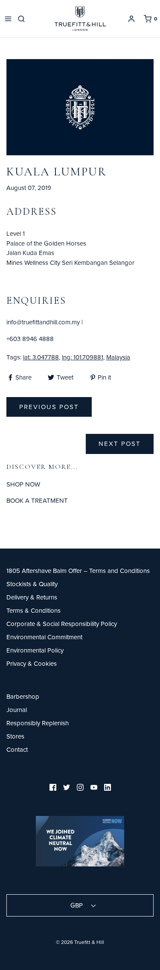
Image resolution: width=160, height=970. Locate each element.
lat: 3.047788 (41, 357)
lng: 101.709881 (82, 357)
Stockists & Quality (32, 583)
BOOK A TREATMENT (37, 500)
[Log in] (131, 19)
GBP (77, 905)
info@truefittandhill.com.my (43, 321)
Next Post (120, 443)
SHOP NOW (23, 484)
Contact (17, 749)
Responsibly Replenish (37, 722)
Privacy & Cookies (31, 663)
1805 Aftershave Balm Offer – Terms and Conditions (78, 570)
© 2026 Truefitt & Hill (80, 942)
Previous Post (49, 406)
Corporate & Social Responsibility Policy (61, 623)
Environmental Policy (35, 650)
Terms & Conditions (33, 610)
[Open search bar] (22, 19)
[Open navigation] (8, 19)
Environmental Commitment (44, 636)
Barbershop (22, 696)
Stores (15, 736)
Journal (16, 709)
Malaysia (118, 357)
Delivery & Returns (31, 597)
